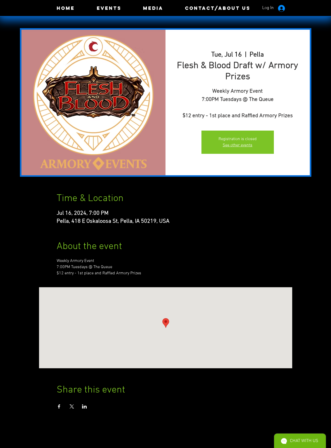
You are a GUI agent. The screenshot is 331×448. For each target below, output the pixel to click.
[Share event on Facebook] (59, 406)
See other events (237, 145)
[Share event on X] (71, 406)
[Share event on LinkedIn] (84, 406)
